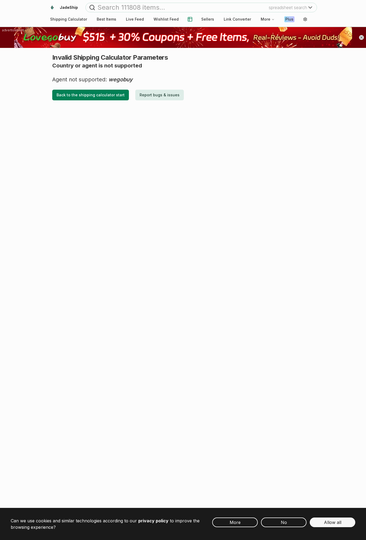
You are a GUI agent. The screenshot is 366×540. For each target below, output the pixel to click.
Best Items (106, 19)
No (284, 522)
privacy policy (153, 520)
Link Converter (237, 19)
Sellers (207, 19)
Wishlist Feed (166, 19)
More (265, 19)
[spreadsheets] (190, 19)
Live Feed (135, 19)
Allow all (332, 522)
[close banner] (361, 37)
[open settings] (305, 19)
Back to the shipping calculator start (91, 95)
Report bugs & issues (160, 95)
